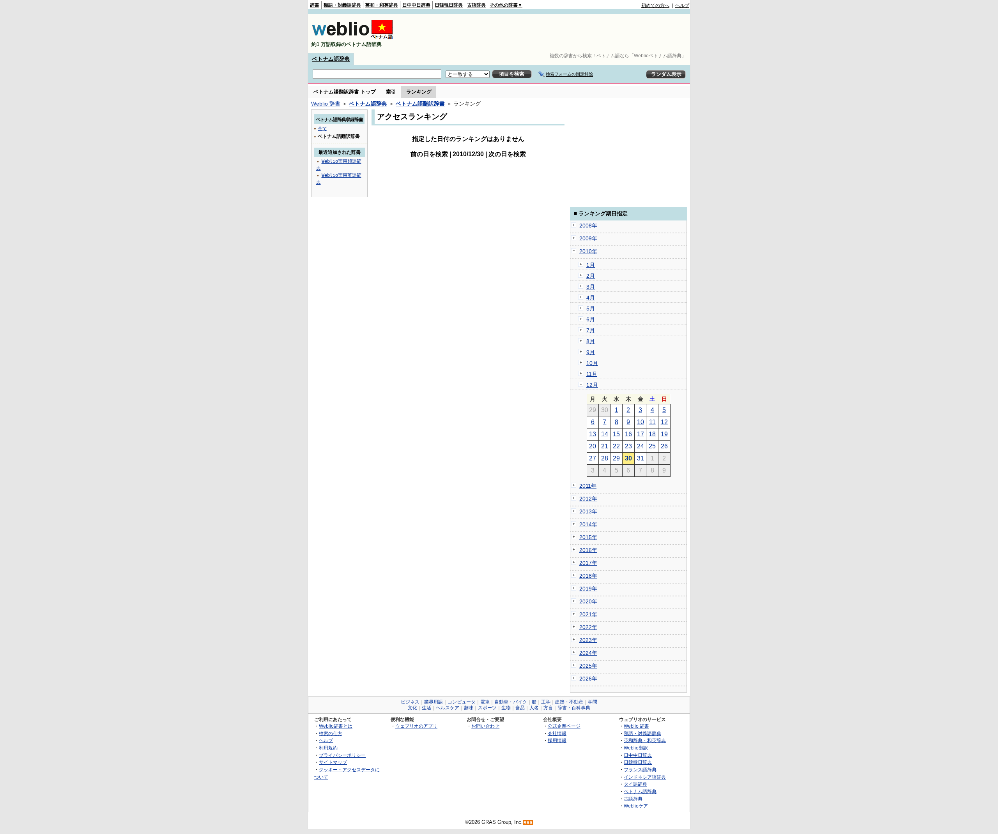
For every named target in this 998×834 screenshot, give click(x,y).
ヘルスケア (447, 707)
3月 (590, 287)
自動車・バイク (510, 702)
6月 (590, 319)
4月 (590, 297)
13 (592, 434)
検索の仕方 (330, 733)
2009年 (588, 238)
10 (640, 422)
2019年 (588, 588)
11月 (591, 374)
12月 (592, 385)
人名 (534, 707)
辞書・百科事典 (573, 707)
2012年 (588, 498)
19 (664, 434)
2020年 (588, 601)
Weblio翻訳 (636, 747)
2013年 (588, 511)
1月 (590, 265)
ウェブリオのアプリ (416, 725)
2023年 (588, 640)
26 (664, 446)
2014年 (588, 524)
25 (652, 446)
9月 (590, 352)
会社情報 (557, 733)
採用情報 (557, 740)
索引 (391, 92)
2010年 (588, 251)
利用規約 (328, 747)
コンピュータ (462, 702)
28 (604, 458)
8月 (590, 341)
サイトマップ (333, 762)
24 (640, 446)
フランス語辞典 (640, 769)
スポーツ (487, 707)
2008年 (588, 225)
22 (616, 446)
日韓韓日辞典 (449, 5)
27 (592, 458)
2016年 (588, 550)
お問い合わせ (485, 725)
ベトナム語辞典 (331, 59)
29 (616, 458)
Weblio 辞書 (325, 104)
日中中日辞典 (416, 5)
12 (664, 422)
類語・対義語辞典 (342, 5)
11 (652, 422)
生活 (426, 707)
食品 (520, 707)
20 (592, 446)
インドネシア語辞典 (645, 776)
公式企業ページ (564, 725)
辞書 (314, 5)
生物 (506, 707)
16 (628, 434)
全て (322, 128)
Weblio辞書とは (335, 725)
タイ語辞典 (635, 783)
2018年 (588, 576)
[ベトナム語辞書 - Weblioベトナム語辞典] (352, 38)
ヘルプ (682, 5)
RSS (528, 822)
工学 (545, 702)
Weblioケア (636, 805)
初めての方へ (655, 5)
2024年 (588, 653)
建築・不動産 (569, 702)
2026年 (588, 678)
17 (640, 434)
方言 (548, 707)
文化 (412, 707)
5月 (590, 308)
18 (652, 434)
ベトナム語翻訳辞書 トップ (344, 92)
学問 (592, 702)
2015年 (588, 537)
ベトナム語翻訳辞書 (420, 104)
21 (604, 446)
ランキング (419, 92)
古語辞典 (476, 5)
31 (640, 458)
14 (604, 434)
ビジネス (410, 702)
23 (628, 446)
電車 (485, 702)
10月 (592, 363)
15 (616, 434)
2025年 (588, 666)
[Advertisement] (547, 33)
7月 (590, 330)
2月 (590, 276)
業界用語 (433, 702)
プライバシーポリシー (342, 755)
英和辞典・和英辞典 (645, 740)
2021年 (588, 614)
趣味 (468, 707)
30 (628, 458)
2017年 (588, 563)
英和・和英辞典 (381, 5)
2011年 (587, 486)
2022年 (588, 627)
